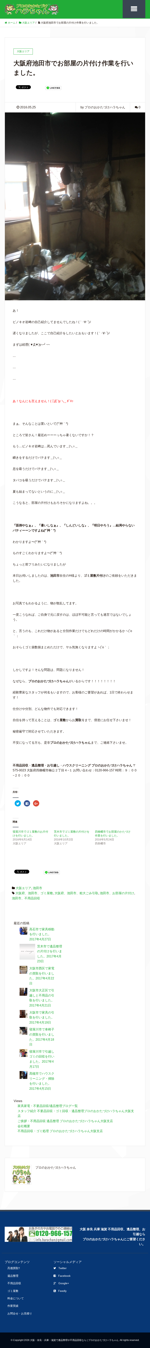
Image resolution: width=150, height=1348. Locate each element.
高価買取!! (13, 1268)
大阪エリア (23, 888)
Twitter (62, 1268)
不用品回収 (14, 1283)
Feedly (62, 1290)
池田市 (37, 888)
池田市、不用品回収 (26, 898)
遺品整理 (12, 1275)
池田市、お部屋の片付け (117, 893)
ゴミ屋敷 (12, 1290)
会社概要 (24, 1126)
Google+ (63, 1283)
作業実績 (12, 1305)
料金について (15, 1298)
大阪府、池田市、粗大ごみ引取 (76, 893)
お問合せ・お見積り (19, 1313)
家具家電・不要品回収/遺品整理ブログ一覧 (48, 1106)
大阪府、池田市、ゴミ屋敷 (34, 893)
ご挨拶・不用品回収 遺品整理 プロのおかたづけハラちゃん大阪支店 (65, 1121)
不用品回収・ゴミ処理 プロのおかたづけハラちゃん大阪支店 (60, 1131)
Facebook (64, 1275)
